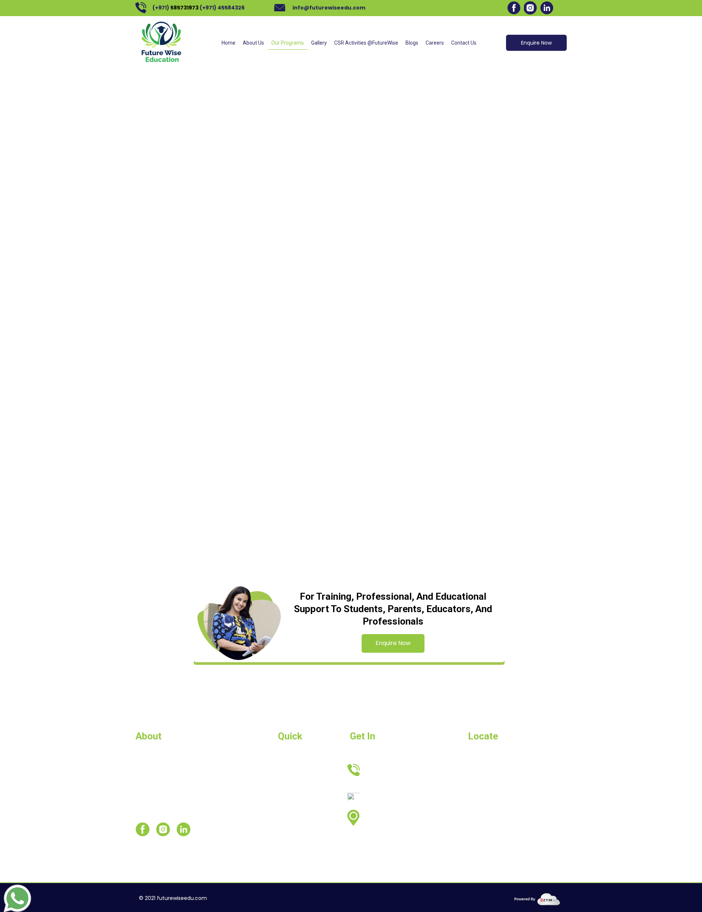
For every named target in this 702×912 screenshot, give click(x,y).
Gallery (319, 43)
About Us (253, 43)
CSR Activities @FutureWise (366, 43)
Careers (435, 43)
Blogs (411, 43)
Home (228, 43)
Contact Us (463, 43)
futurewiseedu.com (182, 898)
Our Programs (287, 43)
